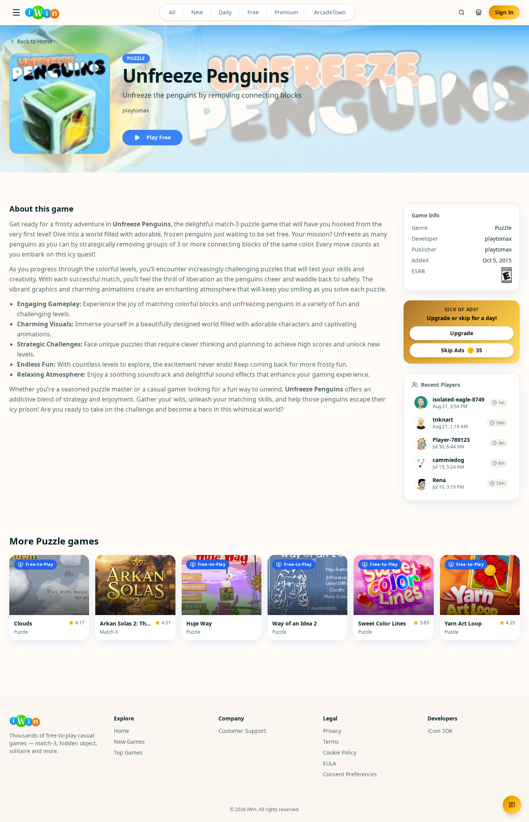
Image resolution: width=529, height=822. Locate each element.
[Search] (462, 12)
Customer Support (242, 730)
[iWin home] (42, 12)
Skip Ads (461, 350)
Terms (331, 741)
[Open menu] (16, 12)
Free (253, 12)
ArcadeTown (330, 12)
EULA (329, 763)
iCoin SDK (440, 730)
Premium (286, 12)
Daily (225, 12)
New (197, 12)
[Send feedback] (512, 805)
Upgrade (461, 333)
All (172, 12)
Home (121, 730)
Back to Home (34, 41)
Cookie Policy (339, 752)
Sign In (504, 12)
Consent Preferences (350, 774)
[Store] (479, 12)
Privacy (332, 730)
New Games (129, 741)
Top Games (128, 752)
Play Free (158, 137)
